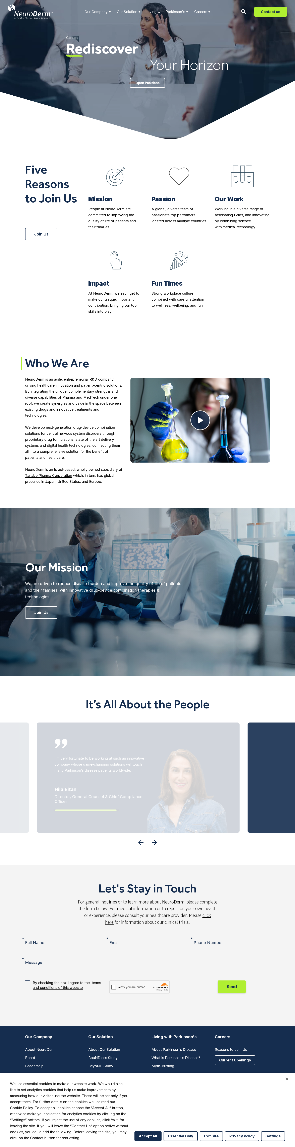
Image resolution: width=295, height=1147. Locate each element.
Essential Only (180, 1136)
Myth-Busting (163, 1066)
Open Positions (147, 83)
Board (30, 1058)
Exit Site (211, 1136)
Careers (200, 12)
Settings (273, 1136)
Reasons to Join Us (231, 1049)
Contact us (270, 12)
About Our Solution (104, 1049)
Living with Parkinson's (165, 12)
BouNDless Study (103, 1058)
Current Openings (235, 1060)
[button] (141, 842)
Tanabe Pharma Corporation (48, 475)
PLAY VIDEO (200, 420)
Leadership (34, 1066)
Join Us (41, 234)
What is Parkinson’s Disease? (176, 1058)
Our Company (96, 12)
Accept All (148, 1136)
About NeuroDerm (40, 1049)
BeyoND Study (100, 1066)
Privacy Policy (242, 1136)
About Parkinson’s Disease (174, 1049)
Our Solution (127, 12)
